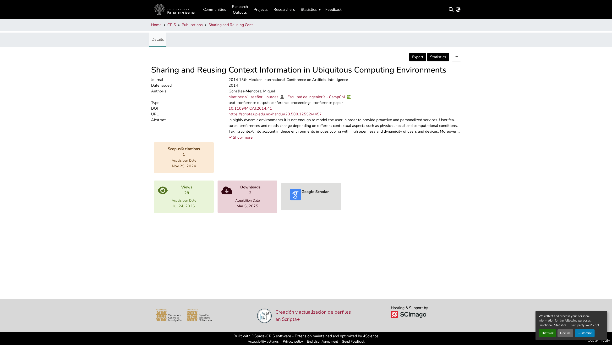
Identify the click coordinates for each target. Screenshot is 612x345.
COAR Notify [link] (598, 340)
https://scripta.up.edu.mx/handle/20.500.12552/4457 (275, 114)
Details (158, 39)
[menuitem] (310, 9)
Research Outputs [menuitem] (240, 9)
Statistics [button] (309, 9)
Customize (585, 333)
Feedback (333, 9)
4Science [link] (370, 336)
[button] (174, 9)
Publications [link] (192, 25)
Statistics (438, 57)
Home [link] (156, 25)
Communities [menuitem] (214, 9)
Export (417, 57)
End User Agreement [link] (322, 341)
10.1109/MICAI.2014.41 (250, 108)
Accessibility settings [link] (263, 341)
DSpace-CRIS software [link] (271, 336)
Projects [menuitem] (261, 9)
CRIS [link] (171, 25)
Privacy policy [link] (293, 341)
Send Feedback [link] (353, 341)
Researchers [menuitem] (284, 9)
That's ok (547, 333)
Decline (565, 333)
